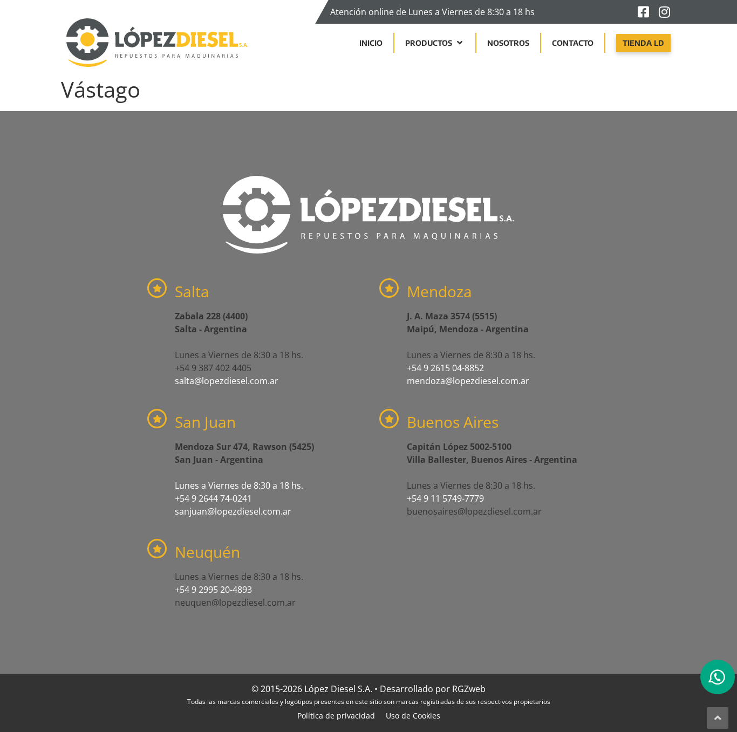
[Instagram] (664, 11)
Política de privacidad (336, 715)
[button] (434, 43)
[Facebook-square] (643, 11)
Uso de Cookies (413, 715)
